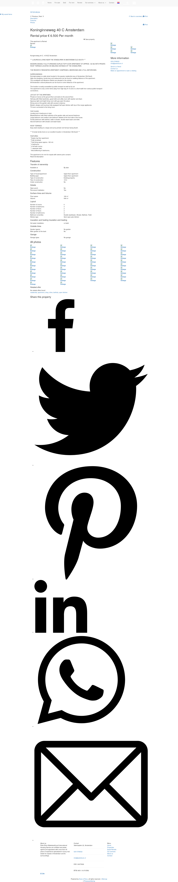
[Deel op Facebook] (60, 351)
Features (33, 20)
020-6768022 (115, 61)
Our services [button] (89, 3)
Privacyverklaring (89, 881)
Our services (111, 851)
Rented (79, 3)
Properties (110, 847)
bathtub (55, 292)
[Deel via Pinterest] (91, 579)
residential (33, 292)
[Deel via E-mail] (91, 840)
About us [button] (101, 3)
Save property (90, 39)
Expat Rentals (111, 849)
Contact (111, 3)
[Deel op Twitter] (91, 465)
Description (34, 18)
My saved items (6, 14)
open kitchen (63, 292)
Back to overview (136, 16)
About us (110, 854)
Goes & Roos (83, 879)
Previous (35, 16)
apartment (41, 292)
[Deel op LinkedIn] (60, 632)
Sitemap (104, 879)
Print (146, 16)
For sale (57, 3)
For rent (71, 3)
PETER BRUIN (35, 12)
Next (40, 16)
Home (50, 3)
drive (51, 292)
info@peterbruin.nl (117, 63)
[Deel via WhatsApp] (81, 726)
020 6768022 (78, 852)
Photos (32, 22)
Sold (64, 3)
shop (47, 292)
